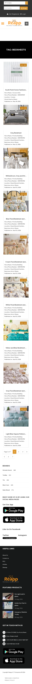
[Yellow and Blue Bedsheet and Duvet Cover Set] (16, 330)
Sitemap (5, 567)
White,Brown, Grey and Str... (16, 176)
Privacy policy (10, 680)
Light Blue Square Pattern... (16, 434)
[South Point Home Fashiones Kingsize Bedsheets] (16, 72)
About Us (5, 555)
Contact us (6, 558)
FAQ (4, 561)
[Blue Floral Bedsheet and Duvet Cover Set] (16, 201)
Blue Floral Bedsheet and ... (16, 219)
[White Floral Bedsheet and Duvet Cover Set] (16, 287)
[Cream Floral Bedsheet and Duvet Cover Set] (16, 244)
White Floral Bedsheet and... (16, 305)
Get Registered (14, 14)
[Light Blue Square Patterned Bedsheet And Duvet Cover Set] (16, 416)
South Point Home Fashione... (16, 90)
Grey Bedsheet (16, 133)
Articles (5, 564)
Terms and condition (12, 678)
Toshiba (5, 475)
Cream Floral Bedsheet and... (16, 262)
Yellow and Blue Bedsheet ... (16, 348)
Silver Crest (6, 485)
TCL (4, 480)
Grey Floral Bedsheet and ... (16, 391)
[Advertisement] (16, 32)
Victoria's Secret (7, 470)
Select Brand (6, 490)
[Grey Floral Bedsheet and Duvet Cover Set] (16, 373)
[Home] (12, 23)
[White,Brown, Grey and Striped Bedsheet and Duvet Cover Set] (16, 158)
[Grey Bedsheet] (16, 115)
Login (24, 14)
